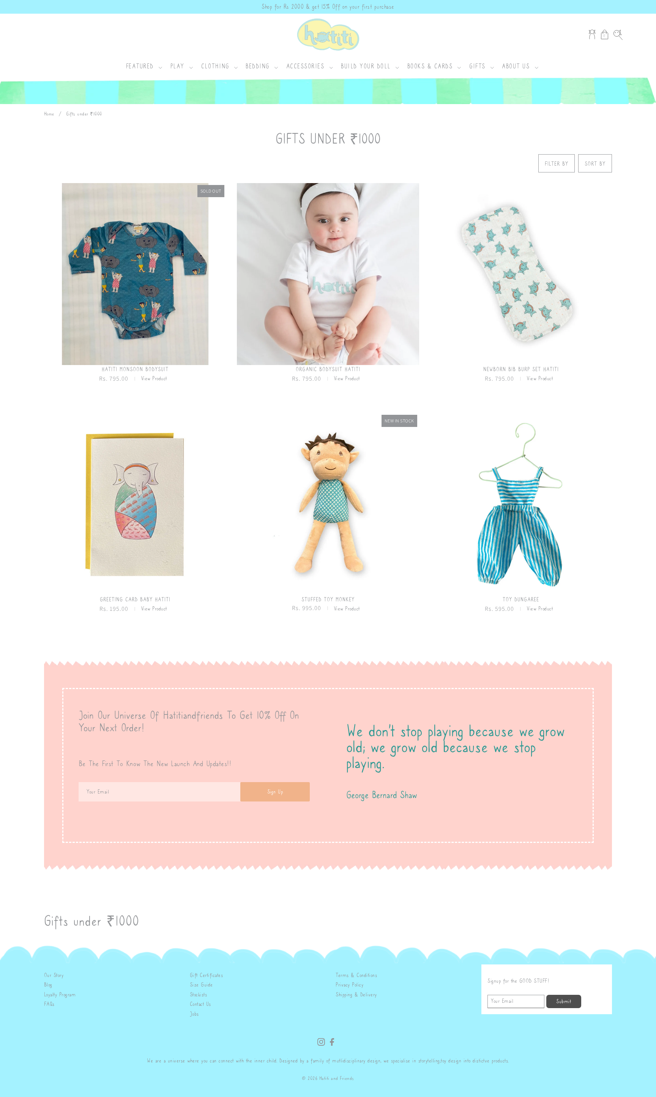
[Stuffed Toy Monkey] (328, 504)
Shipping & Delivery (356, 994)
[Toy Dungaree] (521, 504)
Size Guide (201, 985)
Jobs (194, 1014)
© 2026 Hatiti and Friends (328, 1078)
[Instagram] (321, 1041)
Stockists (198, 994)
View (154, 378)
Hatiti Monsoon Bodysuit (135, 369)
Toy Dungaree (521, 599)
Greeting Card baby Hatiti (135, 599)
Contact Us (200, 1004)
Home (49, 114)
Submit (563, 1001)
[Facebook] (332, 1041)
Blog (48, 985)
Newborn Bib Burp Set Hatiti (521, 369)
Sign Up (275, 792)
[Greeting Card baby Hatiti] (135, 504)
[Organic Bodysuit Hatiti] (328, 274)
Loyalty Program (60, 994)
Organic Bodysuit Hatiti (328, 369)
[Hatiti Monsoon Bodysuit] (135, 274)
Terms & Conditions (356, 975)
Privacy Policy (349, 985)
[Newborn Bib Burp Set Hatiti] (521, 274)
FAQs (49, 1004)
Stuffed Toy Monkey (328, 599)
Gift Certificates (206, 975)
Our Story (54, 975)
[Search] (618, 34)
